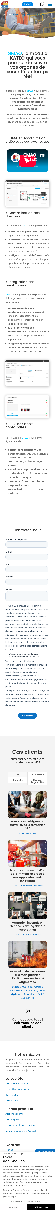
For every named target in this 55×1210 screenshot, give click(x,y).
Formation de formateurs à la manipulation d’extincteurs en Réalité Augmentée (27, 976)
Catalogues (12, 1119)
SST (34, 833)
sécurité (38, 885)
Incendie (18, 780)
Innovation (27, 885)
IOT (35, 990)
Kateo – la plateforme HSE (20, 1125)
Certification (12, 1095)
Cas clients (12, 1100)
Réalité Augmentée (37, 781)
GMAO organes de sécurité (28, 14)
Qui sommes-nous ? (17, 1083)
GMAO (16, 885)
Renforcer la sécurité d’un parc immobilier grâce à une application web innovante (27, 875)
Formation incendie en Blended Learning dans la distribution (28, 926)
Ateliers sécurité (15, 1113)
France (9, 1149)
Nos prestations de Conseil (21, 1131)
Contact (27, 4)
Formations (37, 774)
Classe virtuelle (22, 934)
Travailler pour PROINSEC (19, 1089)
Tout (18, 774)
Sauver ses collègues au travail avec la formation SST (27, 824)
